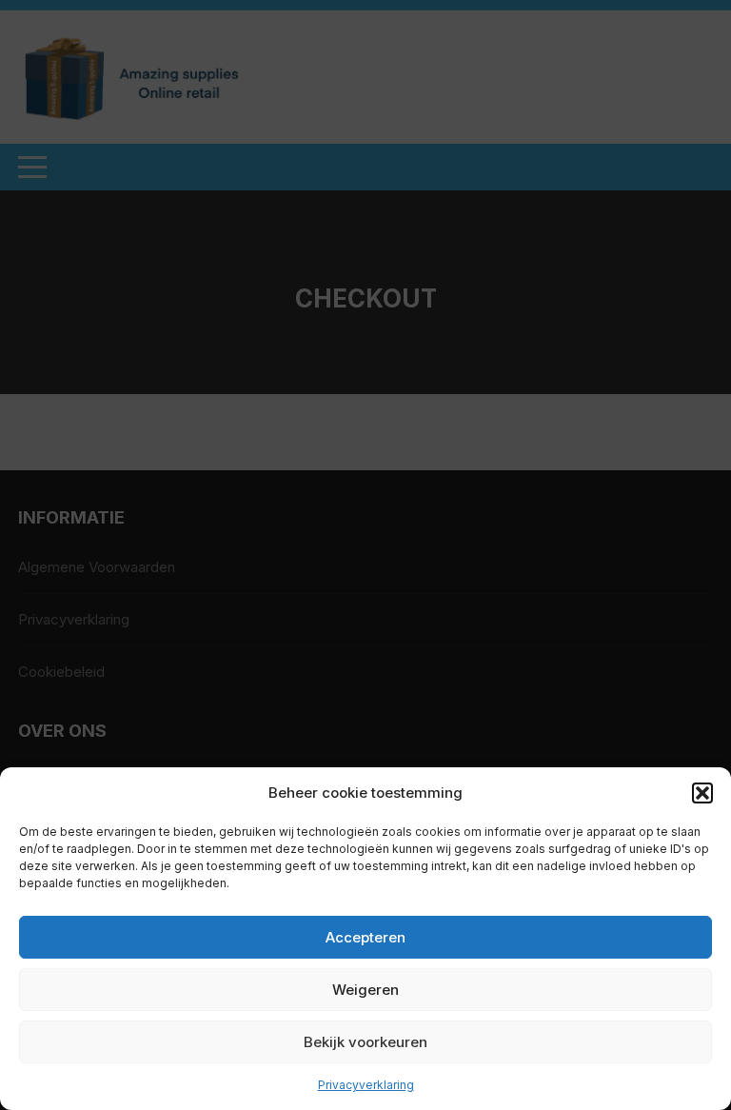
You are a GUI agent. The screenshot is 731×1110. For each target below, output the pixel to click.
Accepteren (365, 937)
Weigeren (365, 990)
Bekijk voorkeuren (365, 1042)
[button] (702, 793)
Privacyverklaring (366, 1085)
